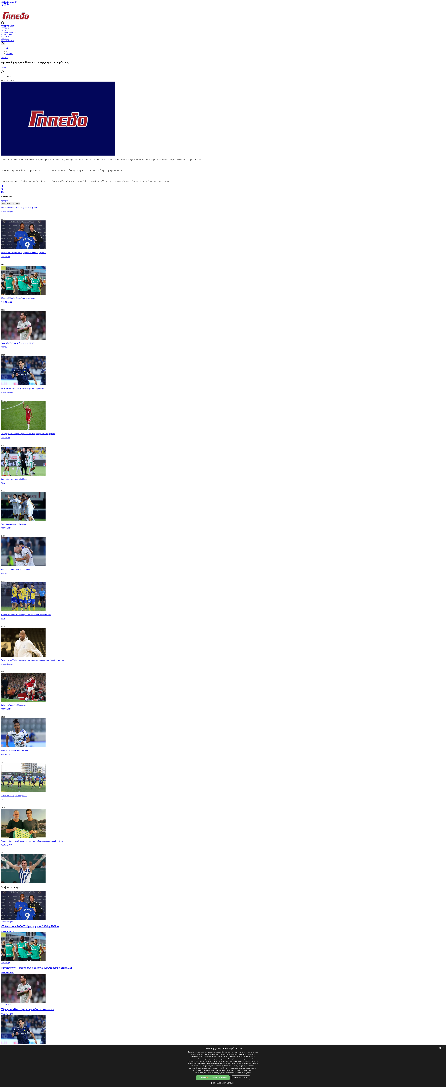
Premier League (7, 922)
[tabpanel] (223, 544)
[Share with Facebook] (2, 186)
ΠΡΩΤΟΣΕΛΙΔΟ (8, 2)
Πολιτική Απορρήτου (244, 1073)
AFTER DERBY (7, 41)
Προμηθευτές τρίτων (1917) (220, 1061)
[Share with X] (2, 189)
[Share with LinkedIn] (2, 191)
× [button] (443, 1048)
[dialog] (223, 1066)
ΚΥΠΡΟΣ (5, 28)
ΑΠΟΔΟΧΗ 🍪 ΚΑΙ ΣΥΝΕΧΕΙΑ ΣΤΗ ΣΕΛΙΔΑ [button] (212, 1078)
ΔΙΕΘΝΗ (4, 30)
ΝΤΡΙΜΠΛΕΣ (6, 37)
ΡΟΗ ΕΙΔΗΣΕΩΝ (8, 26)
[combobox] (440, 1048)
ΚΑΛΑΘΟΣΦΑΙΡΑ (8, 32)
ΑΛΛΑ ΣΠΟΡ (6, 34)
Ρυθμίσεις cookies (230, 1073)
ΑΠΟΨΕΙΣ (5, 39)
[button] (223, 1083)
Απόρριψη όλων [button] (240, 1078)
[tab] (6, 203)
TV (16, 2)
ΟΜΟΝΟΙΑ (5, 963)
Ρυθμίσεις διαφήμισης (226, 1070)
